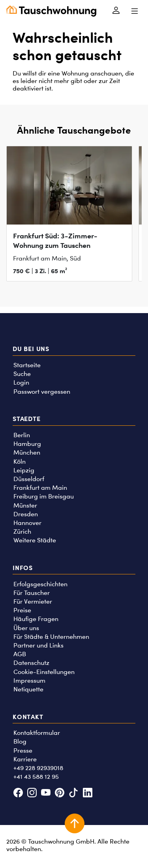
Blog (19, 741)
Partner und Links (38, 645)
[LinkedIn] (87, 793)
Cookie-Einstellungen (44, 672)
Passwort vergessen (41, 391)
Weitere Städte (34, 540)
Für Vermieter (32, 601)
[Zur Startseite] (51, 11)
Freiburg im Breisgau (43, 496)
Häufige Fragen (35, 619)
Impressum (29, 680)
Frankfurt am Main (40, 487)
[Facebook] (18, 793)
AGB (19, 654)
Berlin (21, 435)
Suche (22, 374)
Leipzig (23, 470)
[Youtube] (45, 793)
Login (21, 382)
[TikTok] (73, 793)
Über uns (26, 628)
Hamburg (27, 443)
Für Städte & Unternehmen (51, 636)
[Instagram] (31, 793)
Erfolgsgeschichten (40, 584)
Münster (25, 505)
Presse (22, 750)
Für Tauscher (31, 593)
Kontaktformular (36, 732)
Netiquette (28, 689)
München (26, 452)
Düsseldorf (28, 479)
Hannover (27, 523)
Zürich (22, 531)
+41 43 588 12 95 (36, 776)
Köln (19, 461)
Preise (22, 610)
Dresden (25, 514)
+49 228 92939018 (38, 768)
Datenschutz (31, 662)
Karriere (25, 759)
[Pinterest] (59, 793)
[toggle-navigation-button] (134, 11)
